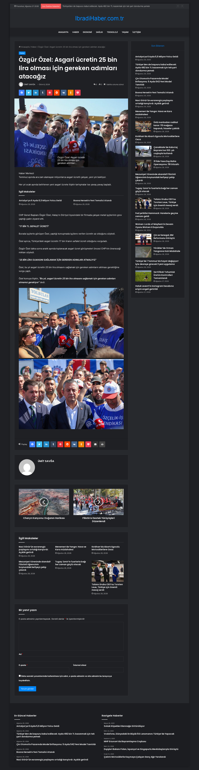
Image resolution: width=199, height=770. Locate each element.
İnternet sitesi (79, 665)
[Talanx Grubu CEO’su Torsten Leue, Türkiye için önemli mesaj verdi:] (108, 571)
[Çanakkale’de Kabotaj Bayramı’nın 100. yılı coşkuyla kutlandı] (143, 151)
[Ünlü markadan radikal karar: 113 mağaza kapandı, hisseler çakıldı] (143, 126)
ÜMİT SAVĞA (29, 84)
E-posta (23, 665)
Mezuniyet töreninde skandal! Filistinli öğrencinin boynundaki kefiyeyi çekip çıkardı (35, 565)
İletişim (137, 32)
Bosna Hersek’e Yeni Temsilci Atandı (92, 200)
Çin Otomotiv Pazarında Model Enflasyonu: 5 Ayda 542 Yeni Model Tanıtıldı (96, 6)
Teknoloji (112, 32)
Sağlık (99, 32)
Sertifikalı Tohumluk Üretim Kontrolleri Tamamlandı (164, 275)
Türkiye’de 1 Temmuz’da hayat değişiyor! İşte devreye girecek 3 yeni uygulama (156, 263)
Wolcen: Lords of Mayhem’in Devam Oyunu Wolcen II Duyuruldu (154, 226)
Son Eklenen (157, 45)
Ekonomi (87, 32)
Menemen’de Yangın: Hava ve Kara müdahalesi (70, 548)
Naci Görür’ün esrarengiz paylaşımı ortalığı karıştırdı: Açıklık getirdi (33, 549)
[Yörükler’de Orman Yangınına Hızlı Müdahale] (143, 252)
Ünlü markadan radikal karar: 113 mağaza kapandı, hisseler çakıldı (166, 125)
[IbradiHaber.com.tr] (99, 18)
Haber (75, 32)
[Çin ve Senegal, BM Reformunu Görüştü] (143, 239)
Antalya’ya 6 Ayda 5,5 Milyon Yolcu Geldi (40, 200)
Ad (21, 654)
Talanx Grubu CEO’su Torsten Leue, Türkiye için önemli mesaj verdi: (107, 587)
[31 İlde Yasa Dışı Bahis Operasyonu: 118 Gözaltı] (143, 165)
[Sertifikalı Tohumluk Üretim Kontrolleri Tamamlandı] (143, 276)
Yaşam (125, 32)
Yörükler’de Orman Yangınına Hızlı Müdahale (167, 250)
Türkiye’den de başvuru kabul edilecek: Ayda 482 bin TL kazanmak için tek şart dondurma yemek (156, 67)
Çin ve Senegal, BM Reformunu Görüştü (164, 237)
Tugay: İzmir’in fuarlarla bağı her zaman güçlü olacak (70, 563)
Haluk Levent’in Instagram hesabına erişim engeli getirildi (154, 288)
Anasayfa (63, 32)
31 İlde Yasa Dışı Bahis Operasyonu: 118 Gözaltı (166, 163)
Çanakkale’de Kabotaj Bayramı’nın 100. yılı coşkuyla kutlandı (166, 150)
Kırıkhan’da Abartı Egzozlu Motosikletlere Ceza (106, 548)
